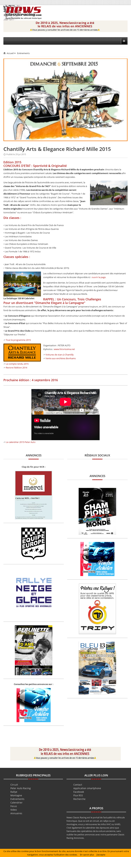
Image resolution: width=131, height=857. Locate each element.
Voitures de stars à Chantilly (60, 354)
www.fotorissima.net (64, 349)
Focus (13, 806)
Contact (77, 784)
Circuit (14, 784)
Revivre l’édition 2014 (16, 367)
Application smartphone (87, 788)
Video (13, 809)
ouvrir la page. (99, 277)
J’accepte (101, 854)
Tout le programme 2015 (18, 339)
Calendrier (16, 802)
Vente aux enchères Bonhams (61, 358)
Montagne (16, 795)
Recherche (79, 799)
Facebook (78, 791)
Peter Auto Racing (20, 788)
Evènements (23, 53)
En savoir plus (87, 854)
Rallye (13, 791)
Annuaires (16, 813)
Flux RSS (78, 795)
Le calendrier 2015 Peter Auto (20, 442)
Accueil (10, 53)
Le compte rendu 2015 (17, 363)
